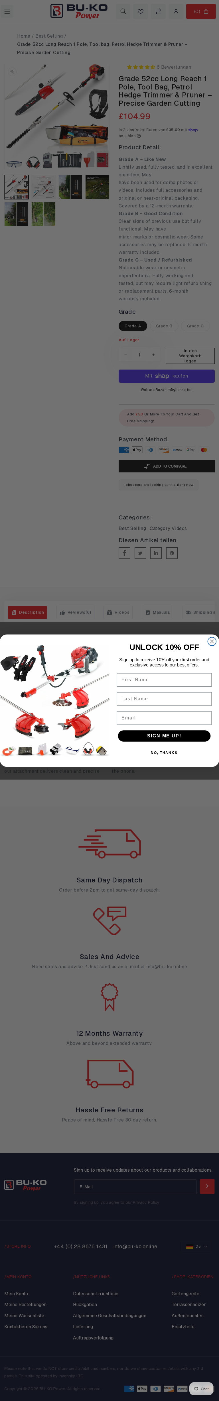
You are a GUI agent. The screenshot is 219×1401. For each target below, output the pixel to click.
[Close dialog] (212, 641)
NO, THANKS (164, 753)
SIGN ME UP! (164, 735)
